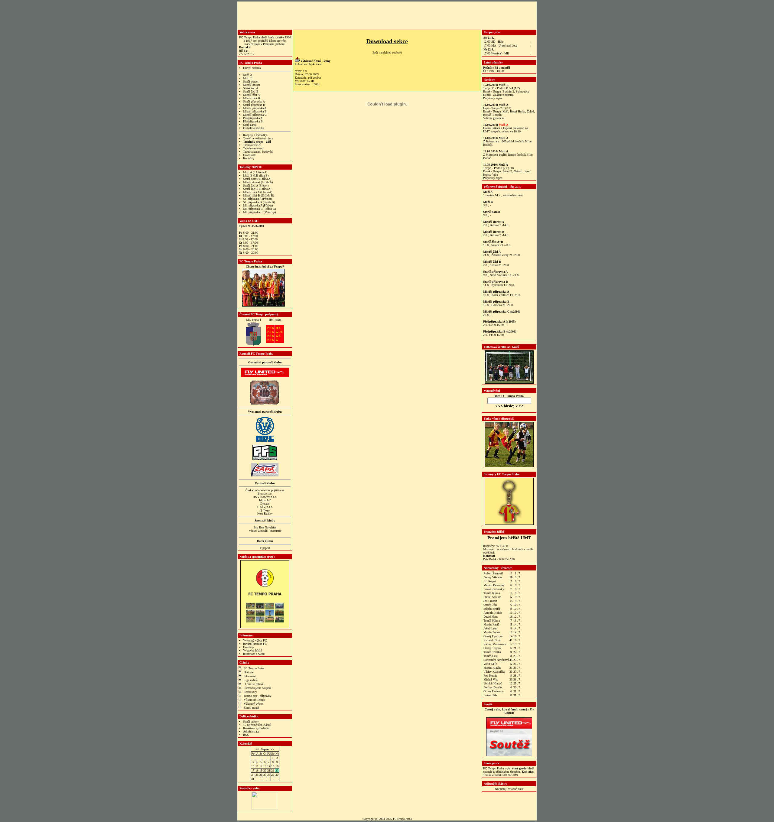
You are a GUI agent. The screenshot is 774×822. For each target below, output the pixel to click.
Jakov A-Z (265, 500)
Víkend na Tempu (254, 699)
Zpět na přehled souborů (387, 52)
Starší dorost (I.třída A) (257, 178)
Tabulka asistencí (253, 148)
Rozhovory (250, 692)
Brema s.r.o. (265, 493)
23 (276, 770)
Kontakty (248, 158)
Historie (248, 672)
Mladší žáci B (251, 98)
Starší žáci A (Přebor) (255, 185)
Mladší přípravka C (255, 114)
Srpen (265, 749)
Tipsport (265, 548)
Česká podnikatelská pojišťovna (265, 490)
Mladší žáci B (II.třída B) (258, 195)
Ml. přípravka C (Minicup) (259, 212)
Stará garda (249, 124)
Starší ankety (251, 721)
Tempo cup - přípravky (257, 695)
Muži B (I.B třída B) (255, 175)
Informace (249, 676)
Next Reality (265, 513)
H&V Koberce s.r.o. (265, 497)
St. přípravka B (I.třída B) (259, 202)
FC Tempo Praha (254, 668)
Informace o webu (254, 653)
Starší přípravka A (254, 101)
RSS (246, 734)
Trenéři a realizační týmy (258, 138)
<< (257, 749)
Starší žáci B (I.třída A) (257, 188)
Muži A (247, 74)
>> (272, 749)
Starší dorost (251, 81)
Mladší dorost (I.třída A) (258, 182)
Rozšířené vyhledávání (256, 728)
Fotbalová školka (253, 128)
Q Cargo (265, 510)
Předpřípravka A (252, 118)
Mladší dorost (251, 84)
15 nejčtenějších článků (257, 724)
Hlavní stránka (252, 68)
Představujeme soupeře (257, 688)
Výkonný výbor (253, 703)
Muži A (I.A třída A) (255, 172)
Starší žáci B (251, 91)
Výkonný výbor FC (255, 640)
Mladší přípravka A (254, 108)
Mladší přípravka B (255, 111)
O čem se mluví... (255, 684)
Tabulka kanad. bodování (258, 151)
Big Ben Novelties (265, 527)
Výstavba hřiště (252, 650)
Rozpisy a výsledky (255, 135)
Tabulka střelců (252, 145)
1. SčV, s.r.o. (265, 506)
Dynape (264, 503)
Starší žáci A (250, 88)
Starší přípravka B (254, 104)
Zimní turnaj (251, 707)
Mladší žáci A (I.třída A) (257, 192)
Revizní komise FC (255, 643)
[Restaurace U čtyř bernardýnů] (265, 403)
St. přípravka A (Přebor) (257, 198)
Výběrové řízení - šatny (315, 61)
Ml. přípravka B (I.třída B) (259, 208)
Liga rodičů (251, 680)
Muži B (247, 78)
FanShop (248, 647)
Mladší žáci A (251, 94)
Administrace (251, 731)
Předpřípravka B (253, 121)
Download (249, 155)
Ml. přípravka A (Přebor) (258, 205)
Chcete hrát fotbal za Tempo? (265, 266)
